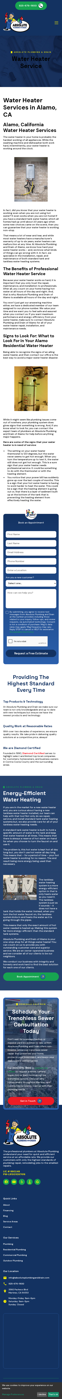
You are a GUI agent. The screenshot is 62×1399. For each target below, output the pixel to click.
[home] (16, 22)
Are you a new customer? (20, 577)
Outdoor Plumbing (13, 1260)
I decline (42, 1394)
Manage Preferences (13, 1394)
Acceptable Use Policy (22, 632)
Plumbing (8, 1244)
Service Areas (10, 1221)
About (6, 1205)
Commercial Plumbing (15, 1255)
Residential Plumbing (14, 1249)
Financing (8, 1210)
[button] (56, 22)
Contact (7, 1227)
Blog (5, 1216)
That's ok (53, 1394)
